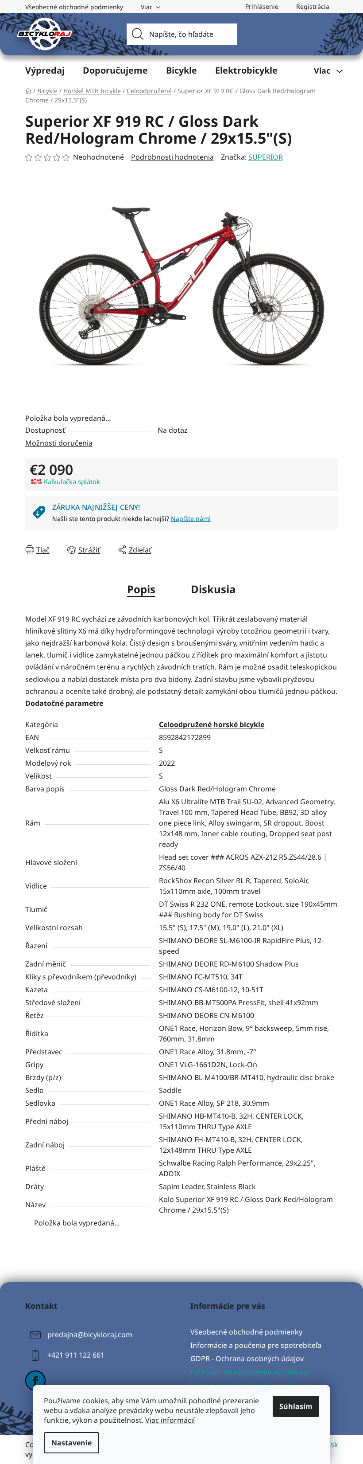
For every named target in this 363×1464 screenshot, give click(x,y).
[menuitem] (44, 70)
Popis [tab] (141, 589)
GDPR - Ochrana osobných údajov (247, 1358)
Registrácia (312, 6)
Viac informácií (170, 1420)
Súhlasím (296, 1406)
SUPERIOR (265, 157)
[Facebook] (35, 1380)
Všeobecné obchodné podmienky (74, 7)
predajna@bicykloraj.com (89, 1334)
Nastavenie (71, 1443)
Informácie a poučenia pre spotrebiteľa (255, 1345)
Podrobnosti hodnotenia (172, 157)
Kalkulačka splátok (72, 481)
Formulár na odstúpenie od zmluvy (248, 1372)
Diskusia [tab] (213, 589)
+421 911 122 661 (75, 1355)
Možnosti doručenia (59, 443)
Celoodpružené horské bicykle (211, 724)
